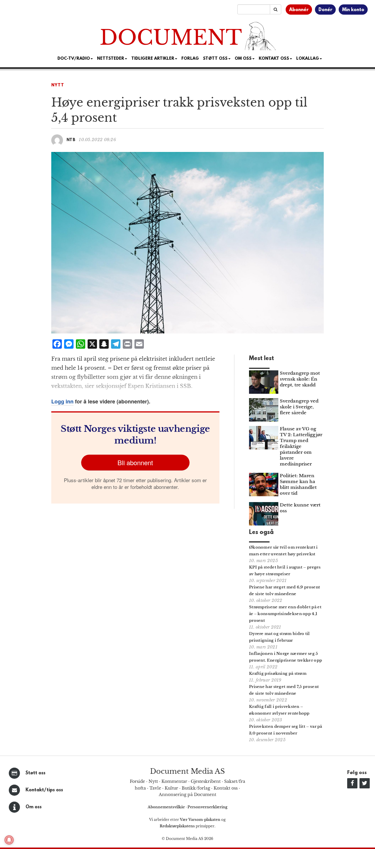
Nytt (57, 85)
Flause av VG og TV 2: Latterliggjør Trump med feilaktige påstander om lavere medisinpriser (301, 446)
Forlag (190, 58)
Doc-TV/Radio (73, 58)
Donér (325, 10)
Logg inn (62, 401)
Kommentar (174, 781)
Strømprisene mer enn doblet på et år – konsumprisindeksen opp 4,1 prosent (285, 614)
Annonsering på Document (187, 794)
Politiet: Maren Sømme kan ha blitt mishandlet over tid (298, 484)
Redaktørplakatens (177, 826)
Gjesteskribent (206, 781)
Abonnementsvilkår (167, 807)
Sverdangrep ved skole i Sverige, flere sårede (299, 406)
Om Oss (243, 58)
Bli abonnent (135, 462)
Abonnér (298, 10)
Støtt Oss (215, 58)
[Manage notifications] (9, 840)
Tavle (155, 788)
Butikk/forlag (196, 788)
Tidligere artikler (152, 58)
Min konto (353, 10)
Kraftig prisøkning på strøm (277, 673)
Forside (137, 781)
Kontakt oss (274, 58)
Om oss (33, 807)
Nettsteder (110, 58)
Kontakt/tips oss (44, 790)
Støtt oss (35, 773)
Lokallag (307, 58)
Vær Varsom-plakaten (200, 819)
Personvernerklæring (207, 807)
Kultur (171, 788)
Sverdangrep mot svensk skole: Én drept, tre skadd (300, 379)
